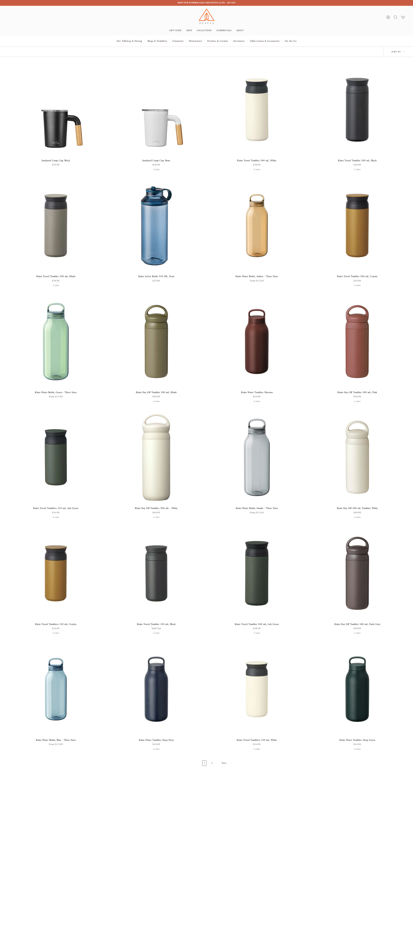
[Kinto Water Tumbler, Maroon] (256, 341)
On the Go (291, 41)
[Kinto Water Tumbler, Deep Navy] (156, 689)
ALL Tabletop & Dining (129, 41)
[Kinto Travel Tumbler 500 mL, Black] (357, 109)
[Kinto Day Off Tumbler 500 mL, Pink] (357, 341)
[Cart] (403, 17)
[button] (175, 31)
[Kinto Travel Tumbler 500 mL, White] (256, 109)
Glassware (178, 41)
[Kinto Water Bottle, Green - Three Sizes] (55, 341)
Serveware (239, 41)
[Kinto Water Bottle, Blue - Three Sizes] (55, 689)
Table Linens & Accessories (264, 41)
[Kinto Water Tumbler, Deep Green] (357, 689)
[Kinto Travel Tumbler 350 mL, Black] (156, 573)
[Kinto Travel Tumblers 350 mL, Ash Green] (55, 457)
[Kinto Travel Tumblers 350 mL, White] (256, 689)
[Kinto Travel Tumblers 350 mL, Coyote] (55, 573)
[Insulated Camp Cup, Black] (55, 109)
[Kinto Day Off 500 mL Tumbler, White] (357, 457)
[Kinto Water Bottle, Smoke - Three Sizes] (256, 457)
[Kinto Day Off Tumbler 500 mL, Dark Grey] (357, 573)
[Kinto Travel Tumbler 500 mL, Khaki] (55, 225)
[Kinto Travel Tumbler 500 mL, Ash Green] (256, 573)
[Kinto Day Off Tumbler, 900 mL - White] (156, 457)
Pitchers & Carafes (217, 41)
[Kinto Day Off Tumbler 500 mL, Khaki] (156, 341)
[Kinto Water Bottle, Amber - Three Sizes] (256, 225)
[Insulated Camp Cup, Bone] (156, 109)
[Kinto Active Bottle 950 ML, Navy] (156, 225)
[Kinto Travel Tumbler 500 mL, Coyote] (357, 225)
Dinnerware (195, 41)
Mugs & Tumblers (157, 41)
